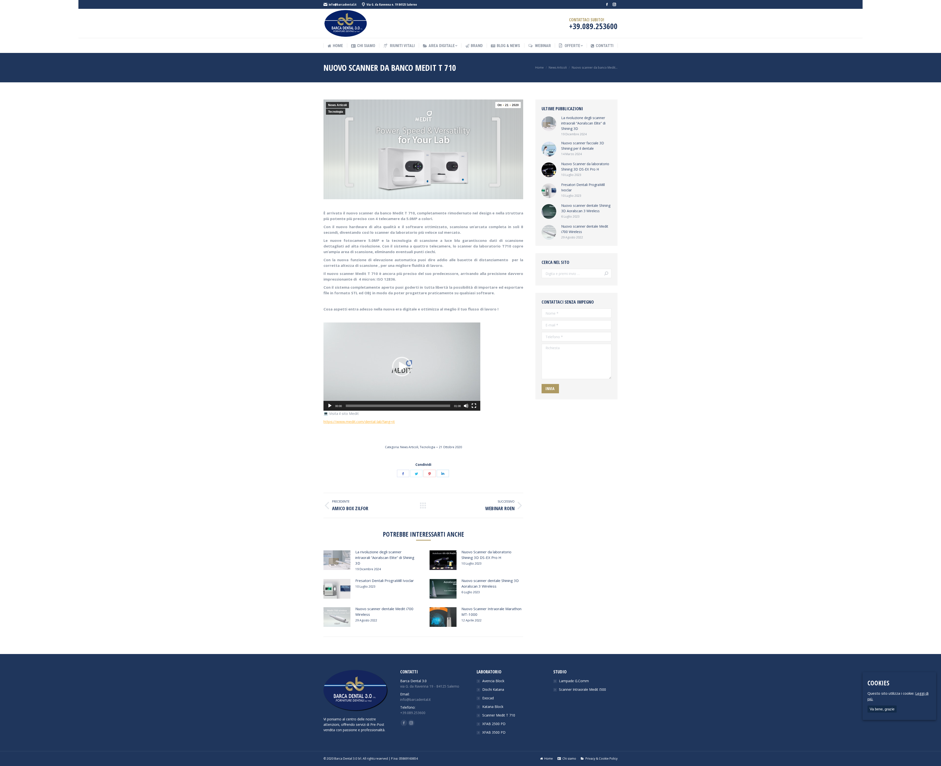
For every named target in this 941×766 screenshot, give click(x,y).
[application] (401, 366)
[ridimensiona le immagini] (336, 560)
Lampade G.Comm (574, 681)
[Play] (329, 405)
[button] (402, 366)
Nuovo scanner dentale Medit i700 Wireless (384, 611)
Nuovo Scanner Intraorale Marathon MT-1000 (491, 611)
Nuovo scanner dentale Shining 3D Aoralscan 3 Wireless (490, 583)
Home (539, 67)
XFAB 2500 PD (494, 723)
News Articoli (558, 67)
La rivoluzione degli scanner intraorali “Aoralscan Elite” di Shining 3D (384, 557)
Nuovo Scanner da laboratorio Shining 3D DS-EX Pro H (486, 554)
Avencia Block (493, 681)
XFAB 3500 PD (494, 732)
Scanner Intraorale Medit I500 (582, 689)
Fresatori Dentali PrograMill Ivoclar (384, 580)
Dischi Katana (493, 689)
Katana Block (492, 706)
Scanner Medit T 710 (498, 715)
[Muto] (466, 405)
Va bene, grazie (882, 709)
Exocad (488, 698)
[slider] (398, 406)
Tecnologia (335, 111)
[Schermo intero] (473, 405)
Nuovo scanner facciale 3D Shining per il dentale (582, 146)
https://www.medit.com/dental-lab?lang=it (359, 421)
